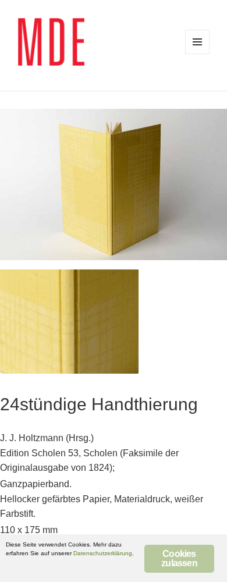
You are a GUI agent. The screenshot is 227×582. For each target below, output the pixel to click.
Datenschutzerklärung (102, 553)
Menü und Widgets (197, 42)
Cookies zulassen (179, 558)
